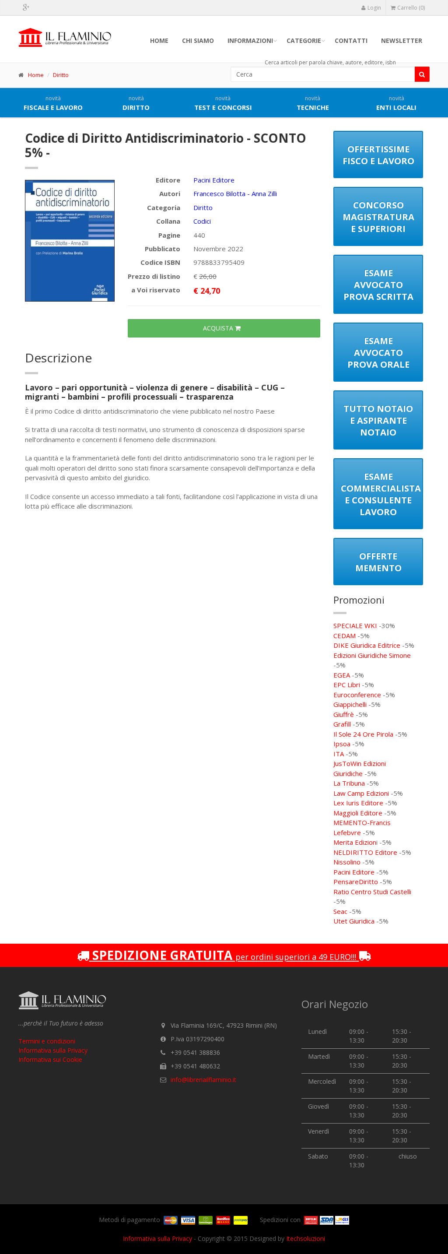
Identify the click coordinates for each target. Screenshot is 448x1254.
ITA (338, 753)
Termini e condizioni (46, 1041)
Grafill (342, 724)
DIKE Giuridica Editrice (366, 645)
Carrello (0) (411, 7)
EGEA (341, 675)
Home (159, 40)
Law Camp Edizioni (361, 793)
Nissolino (346, 861)
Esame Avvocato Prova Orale (378, 352)
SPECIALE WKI (355, 625)
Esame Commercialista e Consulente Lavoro (381, 494)
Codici (202, 221)
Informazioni (250, 40)
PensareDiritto (355, 881)
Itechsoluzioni (305, 1238)
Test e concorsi (223, 103)
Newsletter (401, 40)
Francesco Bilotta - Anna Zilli (235, 193)
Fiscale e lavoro (53, 103)
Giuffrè (343, 714)
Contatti (351, 40)
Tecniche (313, 103)
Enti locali (396, 103)
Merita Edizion (354, 842)
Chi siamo (198, 40)
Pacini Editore (213, 180)
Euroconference (357, 694)
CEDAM (344, 635)
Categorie (304, 40)
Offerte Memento (378, 562)
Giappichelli (350, 704)
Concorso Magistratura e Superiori (378, 217)
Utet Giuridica (353, 921)
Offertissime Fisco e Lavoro (378, 155)
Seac (340, 911)
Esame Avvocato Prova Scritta (378, 284)
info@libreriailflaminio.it (203, 1079)
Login (374, 7)
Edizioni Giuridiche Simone (372, 655)
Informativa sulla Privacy (53, 1050)
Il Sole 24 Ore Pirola (363, 734)
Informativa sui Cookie (50, 1059)
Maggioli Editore (357, 812)
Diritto (61, 75)
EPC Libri (346, 684)
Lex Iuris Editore (358, 802)
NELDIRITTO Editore (365, 852)
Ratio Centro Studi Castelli (372, 891)
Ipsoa (341, 743)
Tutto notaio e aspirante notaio (378, 420)
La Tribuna (349, 783)
